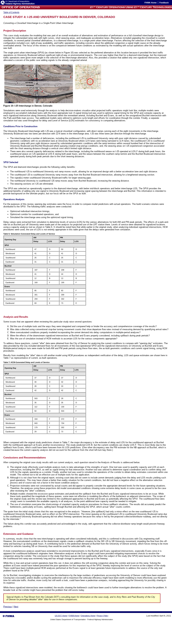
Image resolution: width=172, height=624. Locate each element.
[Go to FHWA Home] (150, 3)
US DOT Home (61, 616)
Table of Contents (11, 12)
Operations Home (88, 616)
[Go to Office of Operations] (20, 8)
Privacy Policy (102, 616)
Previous (7, 606)
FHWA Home (74, 616)
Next (16, 606)
